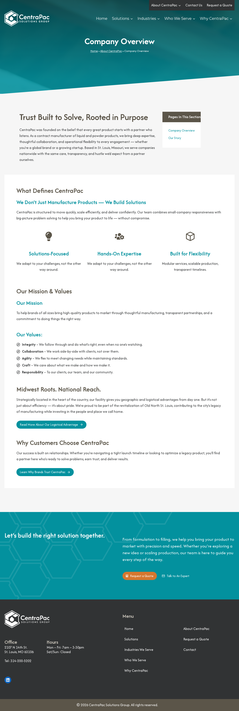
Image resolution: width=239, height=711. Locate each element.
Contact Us (193, 5)
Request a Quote (219, 5)
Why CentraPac (136, 670)
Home (101, 18)
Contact (189, 649)
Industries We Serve (138, 649)
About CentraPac (111, 51)
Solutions (131, 639)
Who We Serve (135, 660)
